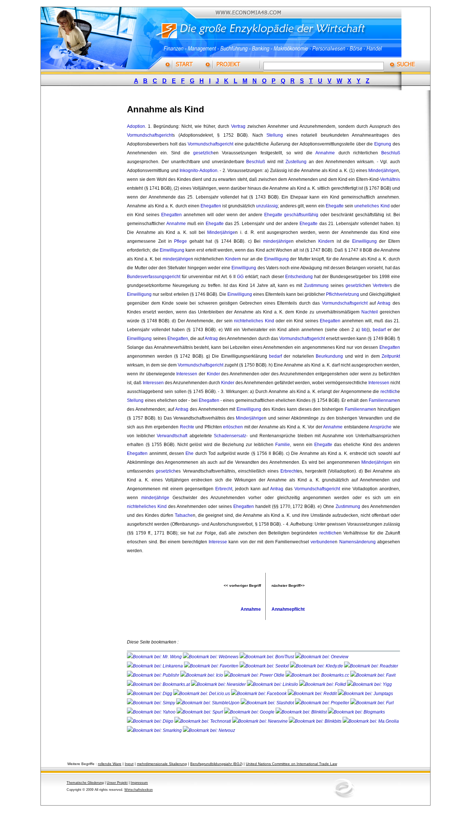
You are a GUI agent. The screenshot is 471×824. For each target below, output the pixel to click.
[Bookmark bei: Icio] (202, 675)
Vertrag (238, 126)
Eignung (382, 144)
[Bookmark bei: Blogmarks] (356, 712)
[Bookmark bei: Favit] (373, 675)
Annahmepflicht (288, 609)
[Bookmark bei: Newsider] (219, 684)
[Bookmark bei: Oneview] (321, 656)
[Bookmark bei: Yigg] (369, 684)
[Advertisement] (90, 207)
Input (129, 764)
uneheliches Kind (371, 205)
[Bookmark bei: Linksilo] (272, 684)
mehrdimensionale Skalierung (162, 764)
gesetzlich (203, 152)
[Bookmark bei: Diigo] (150, 721)
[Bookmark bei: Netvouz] (209, 730)
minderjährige (277, 241)
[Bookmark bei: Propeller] (322, 702)
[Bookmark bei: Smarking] (155, 730)
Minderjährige (382, 170)
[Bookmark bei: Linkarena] (155, 666)
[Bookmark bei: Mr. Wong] (155, 656)
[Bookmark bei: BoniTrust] (267, 656)
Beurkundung (329, 356)
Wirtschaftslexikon (138, 790)
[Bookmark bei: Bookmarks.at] (159, 684)
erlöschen (233, 426)
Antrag (383, 303)
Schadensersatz (230, 435)
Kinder (325, 241)
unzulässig (267, 205)
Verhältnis (390, 179)
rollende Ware (109, 764)
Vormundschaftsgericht (150, 135)
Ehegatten (211, 205)
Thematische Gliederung (85, 783)
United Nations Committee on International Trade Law (291, 764)
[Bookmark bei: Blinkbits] (316, 721)
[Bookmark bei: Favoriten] (212, 666)
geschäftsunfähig (301, 214)
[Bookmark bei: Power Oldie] (255, 675)
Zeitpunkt (391, 356)
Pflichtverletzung (342, 294)
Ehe (189, 453)
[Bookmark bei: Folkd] (323, 684)
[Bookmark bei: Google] (250, 712)
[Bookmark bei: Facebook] (259, 693)
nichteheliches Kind (254, 320)
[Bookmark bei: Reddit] (313, 693)
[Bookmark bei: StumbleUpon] (208, 702)
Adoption (136, 126)
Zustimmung (316, 285)
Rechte (187, 426)
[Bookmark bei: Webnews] (211, 656)
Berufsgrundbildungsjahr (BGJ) (216, 764)
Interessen (186, 373)
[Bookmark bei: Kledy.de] (317, 666)
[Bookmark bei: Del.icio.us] (202, 693)
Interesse (218, 541)
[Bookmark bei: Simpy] (151, 702)
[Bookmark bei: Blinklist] (302, 712)
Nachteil (369, 312)
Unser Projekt (117, 783)
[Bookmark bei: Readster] (371, 666)
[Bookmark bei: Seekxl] (265, 666)
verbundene (323, 541)
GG (240, 276)
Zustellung (296, 161)
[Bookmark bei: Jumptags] (365, 693)
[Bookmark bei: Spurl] (200, 712)
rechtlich (388, 391)
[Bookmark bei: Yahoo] (152, 712)
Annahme (325, 152)
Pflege (180, 241)
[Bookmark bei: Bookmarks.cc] (318, 675)
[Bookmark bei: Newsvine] (260, 721)
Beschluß (390, 152)
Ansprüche (381, 426)
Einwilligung (364, 241)
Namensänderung (357, 541)
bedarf (379, 329)
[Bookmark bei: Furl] (372, 702)
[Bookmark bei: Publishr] (153, 675)
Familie (282, 444)
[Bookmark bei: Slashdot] (268, 702)
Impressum (139, 783)
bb (364, 329)
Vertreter (381, 285)
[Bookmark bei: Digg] (150, 693)
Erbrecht (288, 471)
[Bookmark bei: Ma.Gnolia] (371, 721)
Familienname (383, 400)
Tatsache (184, 515)
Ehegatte (335, 205)
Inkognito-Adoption (198, 170)
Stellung (274, 135)
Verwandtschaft (172, 435)
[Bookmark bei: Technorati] (203, 721)
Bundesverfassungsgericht (153, 276)
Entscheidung (299, 276)
